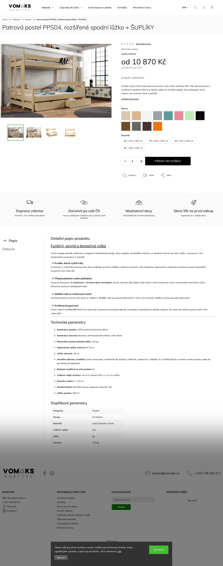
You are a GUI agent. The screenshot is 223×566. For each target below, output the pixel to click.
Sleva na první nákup (67, 506)
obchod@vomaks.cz (165, 473)
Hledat (121, 507)
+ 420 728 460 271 (207, 473)
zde (119, 551)
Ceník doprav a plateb (67, 523)
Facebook (44, 473)
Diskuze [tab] (8, 249)
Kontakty (61, 502)
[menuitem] (48, 7)
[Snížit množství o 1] (125, 161)
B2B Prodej (111, 541)
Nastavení (61, 558)
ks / (192, 500)
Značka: (128, 54)
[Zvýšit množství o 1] (141, 161)
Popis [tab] (13, 240)
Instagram (52, 473)
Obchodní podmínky (66, 519)
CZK (184, 7)
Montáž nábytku (65, 510)
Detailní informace (130, 99)
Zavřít (206, 185)
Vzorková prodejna (66, 498)
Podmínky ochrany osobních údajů (73, 515)
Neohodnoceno (143, 44)
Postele (96, 410)
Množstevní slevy (65, 527)
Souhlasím (158, 549)
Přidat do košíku (168, 161)
